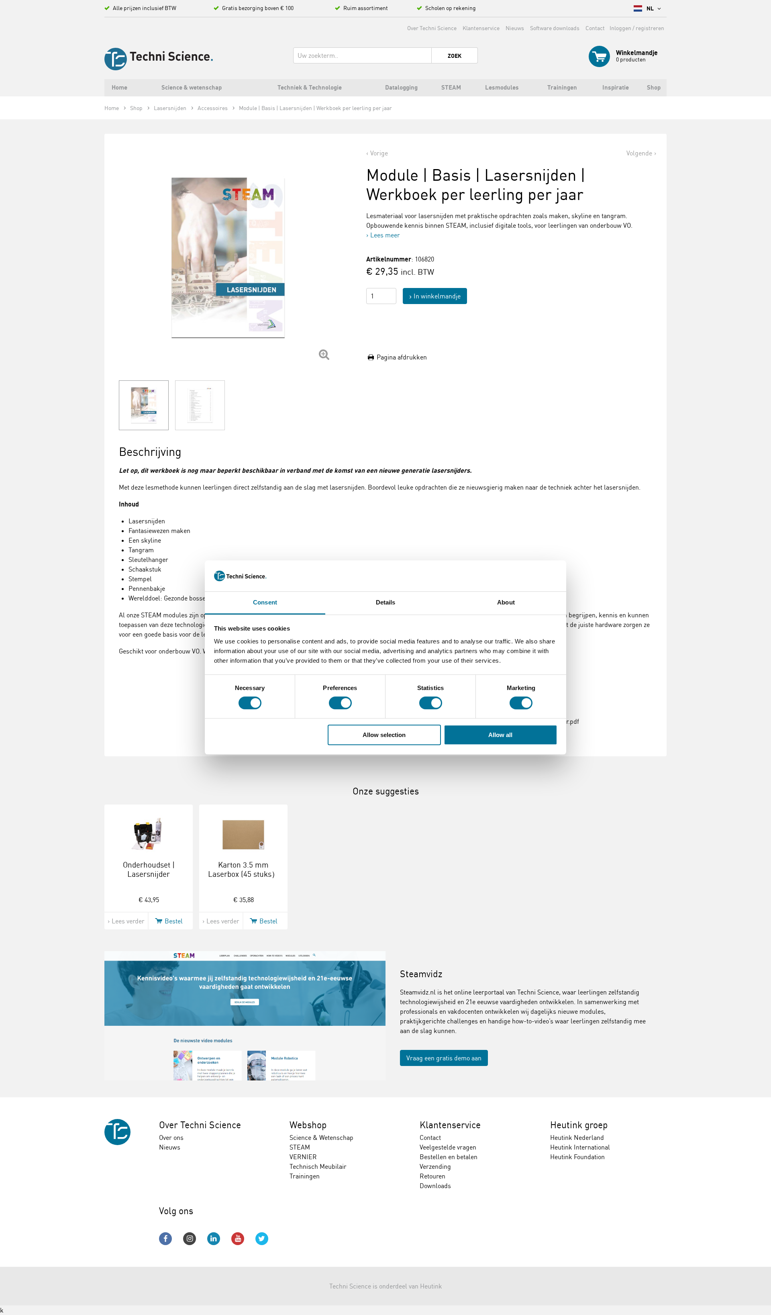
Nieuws (515, 28)
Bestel (174, 921)
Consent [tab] (265, 602)
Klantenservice (481, 28)
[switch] (340, 702)
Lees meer (385, 235)
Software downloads (554, 28)
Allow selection (384, 734)
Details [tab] (386, 602)
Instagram (189, 1238)
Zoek (454, 55)
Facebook (165, 1238)
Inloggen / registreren (637, 28)
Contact (595, 28)
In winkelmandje (437, 296)
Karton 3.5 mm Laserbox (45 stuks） (243, 869)
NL (651, 8)
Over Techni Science (432, 28)
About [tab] (506, 602)
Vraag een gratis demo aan (443, 1058)
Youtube (237, 1238)
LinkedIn (213, 1238)
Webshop (308, 1125)
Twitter (261, 1238)
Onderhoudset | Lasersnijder (149, 869)
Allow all (500, 734)
